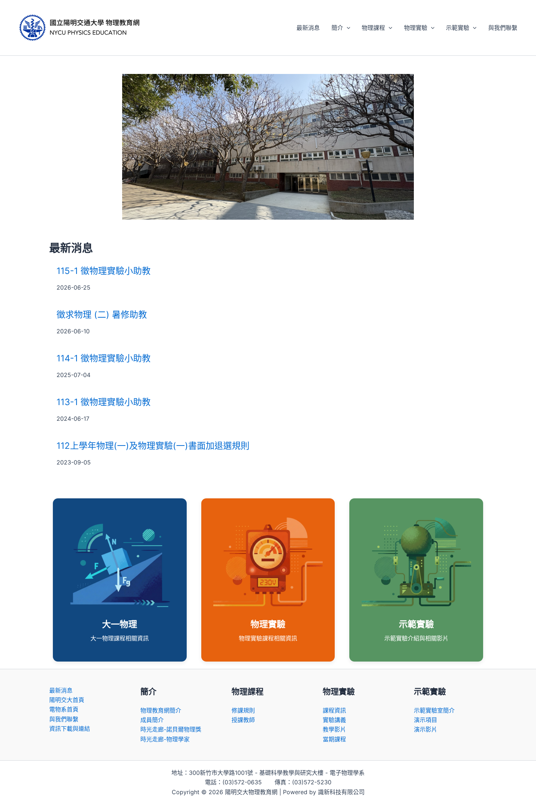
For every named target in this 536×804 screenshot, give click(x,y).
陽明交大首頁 (66, 699)
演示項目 (425, 719)
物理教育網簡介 (160, 710)
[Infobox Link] (120, 580)
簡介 (337, 27)
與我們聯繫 (502, 27)
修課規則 (243, 710)
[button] (346, 27)
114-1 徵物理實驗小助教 (104, 358)
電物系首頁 (63, 709)
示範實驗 (457, 27)
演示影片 (425, 729)
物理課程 (373, 27)
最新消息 (308, 27)
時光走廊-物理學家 (165, 739)
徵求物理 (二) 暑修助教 (102, 314)
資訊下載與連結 (69, 728)
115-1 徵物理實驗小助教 (104, 271)
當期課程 (334, 739)
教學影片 (334, 729)
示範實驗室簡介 (434, 710)
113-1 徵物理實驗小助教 (104, 402)
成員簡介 (152, 719)
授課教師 (243, 719)
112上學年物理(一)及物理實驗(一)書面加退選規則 (153, 445)
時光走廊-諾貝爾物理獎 (170, 729)
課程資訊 (334, 710)
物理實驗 (415, 27)
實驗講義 (334, 719)
